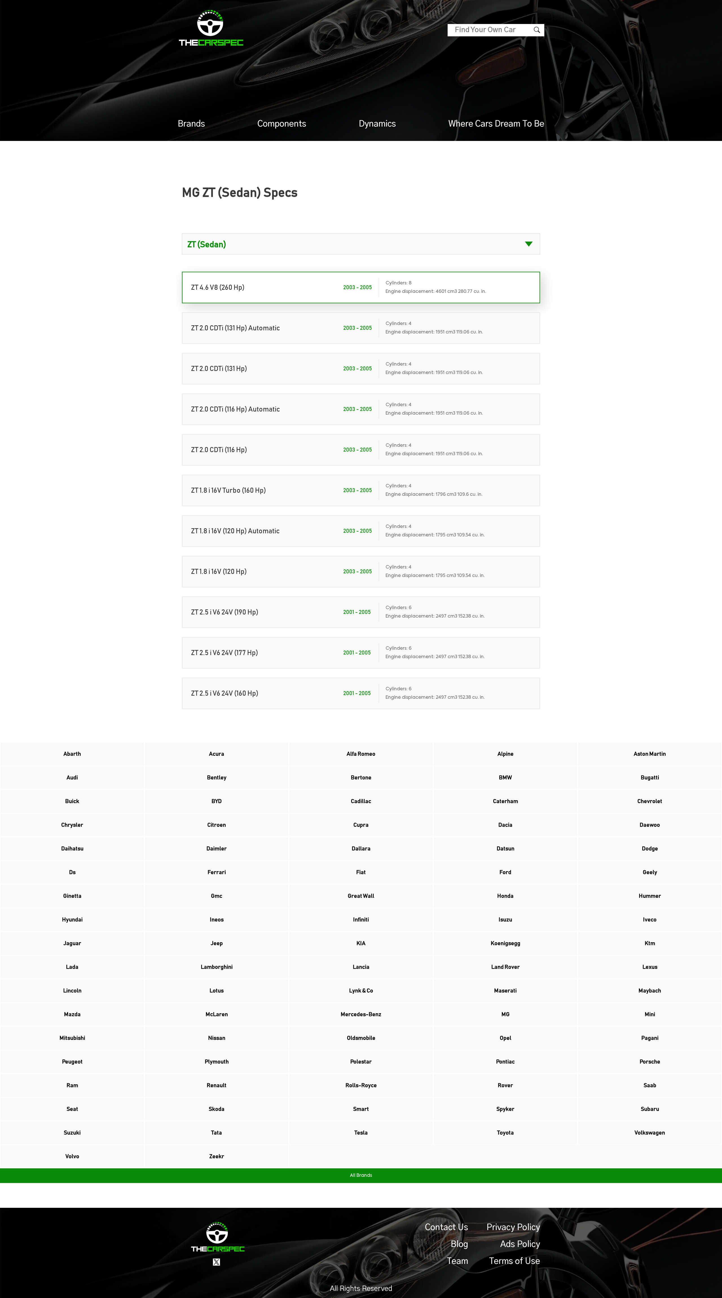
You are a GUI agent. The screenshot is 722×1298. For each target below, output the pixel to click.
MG (505, 1014)
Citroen (216, 825)
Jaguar (72, 943)
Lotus (217, 991)
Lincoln (72, 991)
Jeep (217, 943)
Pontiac (505, 1062)
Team (457, 1261)
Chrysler (72, 825)
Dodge (650, 849)
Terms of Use (514, 1261)
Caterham (505, 801)
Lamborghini (217, 967)
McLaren (217, 1014)
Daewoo (650, 825)
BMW (505, 777)
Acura (216, 754)
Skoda (216, 1109)
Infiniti (361, 920)
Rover (505, 1085)
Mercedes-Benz (361, 1014)
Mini (650, 1014)
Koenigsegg (505, 943)
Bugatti (650, 777)
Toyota (505, 1133)
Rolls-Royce (361, 1085)
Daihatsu (72, 849)
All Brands (361, 1175)
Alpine (506, 754)
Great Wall (361, 896)
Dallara (361, 849)
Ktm (650, 943)
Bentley (216, 777)
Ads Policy (520, 1244)
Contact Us (446, 1227)
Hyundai (72, 920)
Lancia (361, 967)
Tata (216, 1133)
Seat (72, 1109)
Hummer (650, 896)
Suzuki (72, 1133)
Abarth (72, 754)
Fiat (361, 872)
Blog (459, 1244)
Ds (72, 872)
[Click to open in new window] (216, 1262)
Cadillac (361, 801)
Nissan (216, 1038)
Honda (505, 896)
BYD (217, 801)
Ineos (217, 920)
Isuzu (505, 920)
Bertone (361, 777)
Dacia (505, 825)
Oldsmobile (361, 1038)
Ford (505, 872)
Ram (72, 1085)
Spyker (505, 1109)
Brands (191, 124)
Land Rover (505, 967)
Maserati (505, 991)
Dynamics (377, 124)
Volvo (72, 1156)
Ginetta (72, 896)
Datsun (505, 849)
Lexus (649, 967)
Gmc (216, 896)
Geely (650, 872)
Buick (72, 801)
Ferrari (217, 872)
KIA (361, 943)
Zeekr (216, 1156)
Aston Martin (650, 754)
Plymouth (217, 1062)
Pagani (650, 1038)
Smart (361, 1109)
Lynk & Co (361, 991)
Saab (650, 1085)
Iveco (650, 920)
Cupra (361, 825)
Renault (216, 1085)
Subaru (650, 1109)
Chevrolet (649, 801)
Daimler (216, 849)
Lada (72, 967)
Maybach (650, 991)
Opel (505, 1038)
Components (281, 124)
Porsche (650, 1062)
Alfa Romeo (361, 754)
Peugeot (72, 1062)
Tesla (361, 1133)
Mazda (72, 1014)
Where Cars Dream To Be (496, 124)
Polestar (361, 1062)
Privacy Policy (513, 1227)
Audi (72, 777)
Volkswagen (650, 1133)
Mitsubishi (72, 1038)
